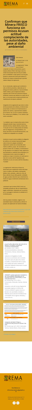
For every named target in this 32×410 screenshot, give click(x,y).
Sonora (23, 328)
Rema (6, 253)
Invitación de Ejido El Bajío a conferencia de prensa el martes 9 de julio (15, 323)
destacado (20, 250)
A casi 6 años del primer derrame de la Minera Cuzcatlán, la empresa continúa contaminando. (16, 245)
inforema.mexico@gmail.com (16, 390)
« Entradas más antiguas (9, 334)
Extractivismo (8, 252)
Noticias (14, 252)
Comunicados (8, 282)
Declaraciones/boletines (11, 250)
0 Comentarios (23, 50)
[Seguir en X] (17, 403)
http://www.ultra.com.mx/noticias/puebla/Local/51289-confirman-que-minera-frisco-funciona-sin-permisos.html (17, 211)
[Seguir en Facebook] (14, 403)
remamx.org (10, 280)
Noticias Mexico (21, 252)
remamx (9, 50)
